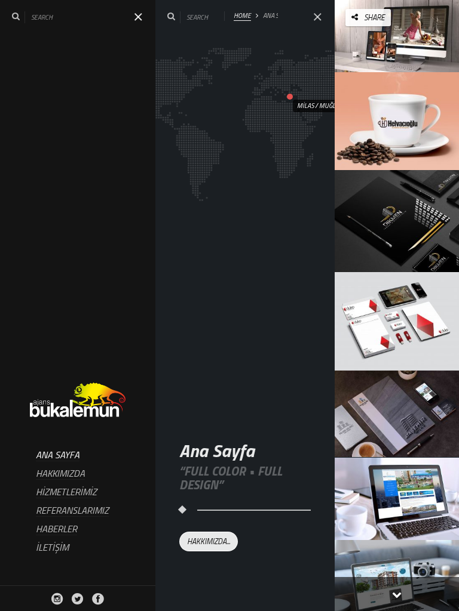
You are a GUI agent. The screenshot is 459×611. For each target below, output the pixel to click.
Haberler (56, 529)
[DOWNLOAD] (423, 34)
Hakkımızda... (208, 541)
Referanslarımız (72, 511)
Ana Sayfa (57, 455)
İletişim (52, 547)
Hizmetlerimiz (66, 492)
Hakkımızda (60, 474)
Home (242, 15)
